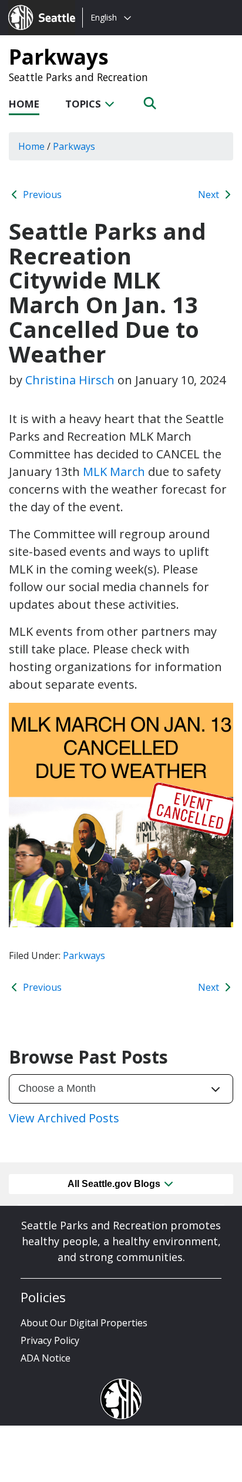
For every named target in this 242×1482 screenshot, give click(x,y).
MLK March (114, 472)
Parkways (59, 56)
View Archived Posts (64, 1118)
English (103, 17)
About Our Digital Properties (84, 1322)
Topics (84, 103)
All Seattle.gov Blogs (115, 1184)
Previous (41, 194)
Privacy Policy (50, 1340)
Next (209, 194)
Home (24, 103)
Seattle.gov (33, 6)
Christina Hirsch (70, 380)
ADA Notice (45, 1358)
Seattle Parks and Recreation (78, 77)
